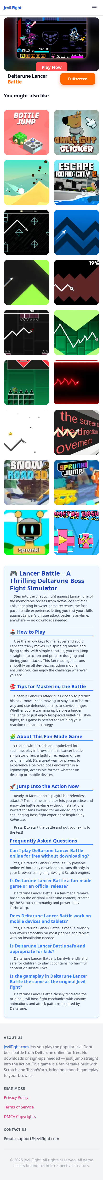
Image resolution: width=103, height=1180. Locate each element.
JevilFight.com (16, 1046)
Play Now (52, 67)
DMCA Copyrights (20, 1116)
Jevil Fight (13, 7)
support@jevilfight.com (38, 1138)
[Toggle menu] (94, 7)
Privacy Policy (16, 1097)
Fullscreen (78, 79)
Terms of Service (19, 1107)
